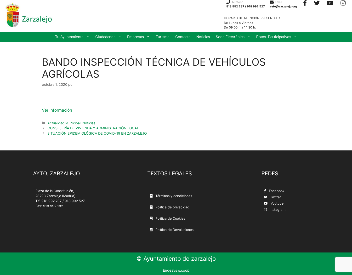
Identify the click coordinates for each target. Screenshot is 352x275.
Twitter (275, 197)
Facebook (276, 191)
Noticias (203, 36)
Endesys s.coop (176, 270)
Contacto (183, 36)
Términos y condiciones (173, 196)
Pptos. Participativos (273, 36)
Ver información (57, 110)
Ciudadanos (105, 36)
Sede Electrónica (230, 36)
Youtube (277, 203)
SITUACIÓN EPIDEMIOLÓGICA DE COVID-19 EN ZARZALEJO (97, 133)
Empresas (135, 36)
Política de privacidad (171, 207)
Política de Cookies (169, 218)
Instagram (277, 209)
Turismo (163, 36)
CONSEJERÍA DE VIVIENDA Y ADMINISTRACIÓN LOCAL (93, 128)
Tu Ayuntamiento (69, 36)
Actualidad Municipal (63, 123)
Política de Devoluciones (173, 230)
